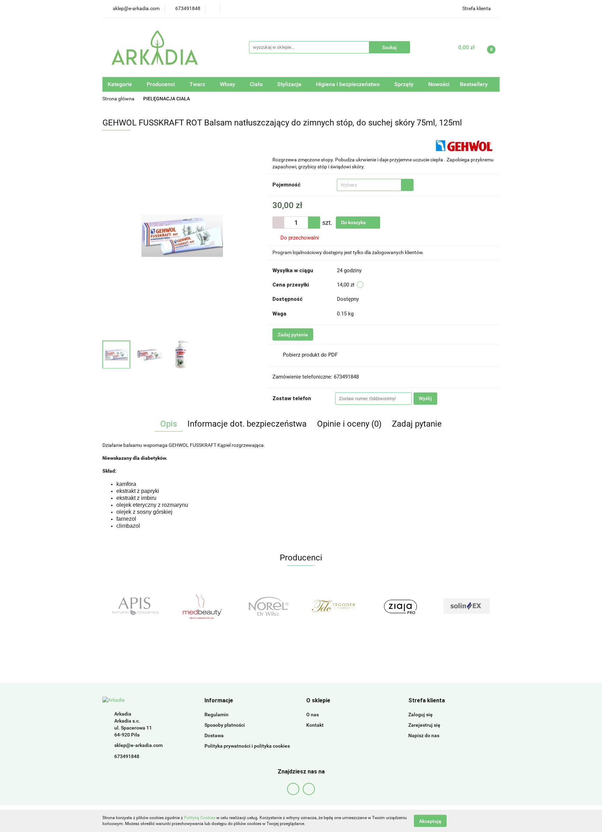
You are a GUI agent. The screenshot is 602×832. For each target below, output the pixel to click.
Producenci (161, 84)
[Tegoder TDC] (268, 606)
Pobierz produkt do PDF (310, 355)
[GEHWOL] (463, 145)
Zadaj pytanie (293, 334)
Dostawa (214, 735)
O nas (312, 714)
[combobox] (375, 185)
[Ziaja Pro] (334, 606)
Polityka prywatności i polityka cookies (247, 746)
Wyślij (425, 398)
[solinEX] (400, 606)
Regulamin (216, 714)
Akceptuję (430, 821)
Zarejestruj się (424, 725)
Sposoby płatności (224, 725)
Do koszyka (354, 222)
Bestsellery (474, 84)
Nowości (438, 84)
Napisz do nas (423, 735)
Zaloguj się (420, 714)
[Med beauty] (135, 606)
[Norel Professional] (202, 606)
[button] (218, 701)
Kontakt (315, 725)
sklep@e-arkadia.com (138, 745)
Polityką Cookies (199, 817)
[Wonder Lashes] (466, 606)
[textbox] (369, 185)
